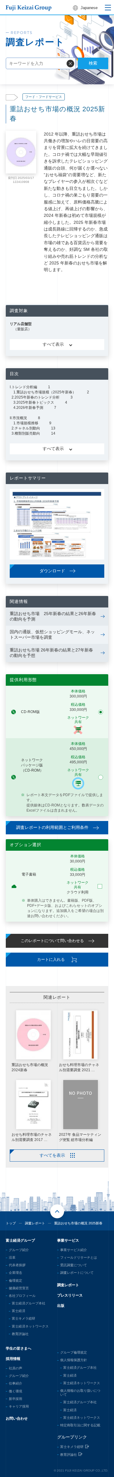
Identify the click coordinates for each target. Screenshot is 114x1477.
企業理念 (15, 1272)
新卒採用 (15, 1399)
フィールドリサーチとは (78, 1257)
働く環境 (15, 1391)
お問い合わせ (17, 1418)
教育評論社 (20, 1334)
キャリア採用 (19, 1406)
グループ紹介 (19, 1250)
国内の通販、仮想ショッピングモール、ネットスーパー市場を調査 (52, 634)
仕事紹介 (15, 1383)
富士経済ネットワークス (30, 1326)
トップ (11, 1223)
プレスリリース (70, 1295)
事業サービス (68, 1240)
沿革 (12, 1257)
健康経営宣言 (19, 1288)
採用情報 (13, 1359)
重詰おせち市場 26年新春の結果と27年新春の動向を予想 (51, 653)
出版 (60, 1306)
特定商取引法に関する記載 (80, 1425)
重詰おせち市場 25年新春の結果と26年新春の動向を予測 (53, 616)
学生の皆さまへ (18, 1348)
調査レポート (35, 1223)
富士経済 (18, 1311)
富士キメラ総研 (23, 1318)
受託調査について (73, 1265)
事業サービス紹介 (73, 1250)
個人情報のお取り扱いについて (80, 1392)
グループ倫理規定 (73, 1352)
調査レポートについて (77, 1272)
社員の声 (15, 1368)
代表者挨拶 (17, 1265)
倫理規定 (15, 1280)
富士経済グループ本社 (28, 1303)
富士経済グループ (20, 1240)
